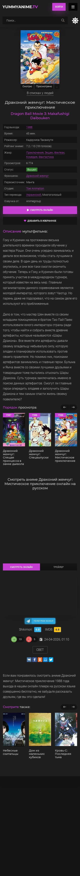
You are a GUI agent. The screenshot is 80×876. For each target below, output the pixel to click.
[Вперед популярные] (73, 407)
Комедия (31, 156)
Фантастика (46, 156)
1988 (29, 127)
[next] (73, 707)
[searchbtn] (63, 20)
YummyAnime (20, 6)
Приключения (35, 152)
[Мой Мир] (45, 659)
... (57, 86)
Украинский (33, 194)
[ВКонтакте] (29, 659)
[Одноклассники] (40, 659)
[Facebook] (34, 659)
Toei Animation (35, 188)
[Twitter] (51, 659)
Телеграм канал (43, 621)
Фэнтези (59, 152)
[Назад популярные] (65, 407)
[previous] (65, 707)
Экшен (49, 152)
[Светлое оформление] (75, 20)
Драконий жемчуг (37, 175)
